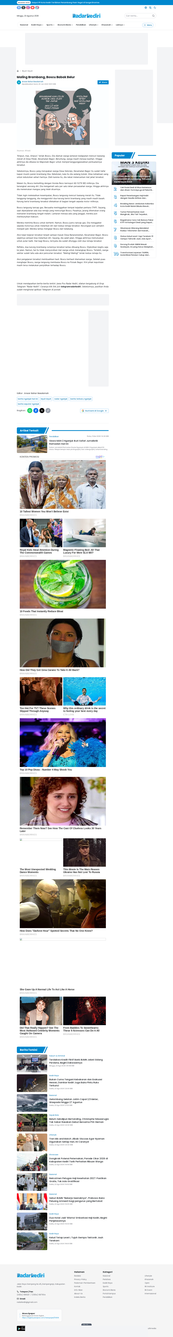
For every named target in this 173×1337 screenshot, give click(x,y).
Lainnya (119, 25)
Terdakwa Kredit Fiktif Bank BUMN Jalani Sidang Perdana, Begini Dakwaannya (76, 1061)
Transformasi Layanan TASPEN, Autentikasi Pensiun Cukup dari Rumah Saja (134, 255)
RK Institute (150, 1286)
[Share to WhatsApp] (29, 410)
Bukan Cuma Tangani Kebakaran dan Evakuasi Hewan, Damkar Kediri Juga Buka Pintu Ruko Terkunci (75, 1082)
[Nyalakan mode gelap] (155, 7)
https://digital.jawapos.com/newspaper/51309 (40, 1318)
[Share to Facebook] (35, 410)
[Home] (18, 71)
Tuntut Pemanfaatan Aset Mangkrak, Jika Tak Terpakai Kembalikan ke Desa (133, 214)
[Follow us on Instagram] (28, 7)
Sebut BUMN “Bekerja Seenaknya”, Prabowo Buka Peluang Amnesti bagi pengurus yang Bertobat (76, 1199)
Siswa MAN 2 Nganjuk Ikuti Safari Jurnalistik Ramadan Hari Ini (73, 442)
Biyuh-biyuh (27, 71)
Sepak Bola (54, 1115)
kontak (77, 1286)
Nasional (24, 25)
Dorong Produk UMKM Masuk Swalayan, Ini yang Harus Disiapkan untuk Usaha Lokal (136, 247)
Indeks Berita (79, 1297)
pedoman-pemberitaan (84, 1283)
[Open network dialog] (145, 7)
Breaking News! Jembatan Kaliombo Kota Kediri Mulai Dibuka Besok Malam (137, 206)
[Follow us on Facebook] (19, 7)
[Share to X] (41, 410)
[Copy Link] (48, 410)
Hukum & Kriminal (57, 1056)
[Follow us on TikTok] (37, 7)
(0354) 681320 (23, 1294)
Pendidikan (81, 25)
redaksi (77, 1276)
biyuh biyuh (46, 399)
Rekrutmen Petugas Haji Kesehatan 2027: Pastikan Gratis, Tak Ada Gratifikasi (77, 1180)
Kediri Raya (36, 25)
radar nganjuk (60, 399)
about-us (78, 1293)
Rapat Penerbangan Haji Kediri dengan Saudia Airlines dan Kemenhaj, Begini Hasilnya (134, 198)
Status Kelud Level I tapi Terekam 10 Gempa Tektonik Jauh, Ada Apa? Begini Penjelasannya (136, 238)
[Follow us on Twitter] (23, 7)
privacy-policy (80, 1279)
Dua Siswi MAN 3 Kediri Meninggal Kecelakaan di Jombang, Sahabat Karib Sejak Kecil (132, 179)
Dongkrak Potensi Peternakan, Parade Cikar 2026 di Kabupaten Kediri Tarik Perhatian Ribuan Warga (78, 1160)
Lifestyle (93, 25)
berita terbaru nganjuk (80, 399)
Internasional (150, 1293)
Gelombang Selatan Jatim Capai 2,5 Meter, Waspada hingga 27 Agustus (73, 1101)
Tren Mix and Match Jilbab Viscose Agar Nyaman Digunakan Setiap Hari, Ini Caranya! (76, 1140)
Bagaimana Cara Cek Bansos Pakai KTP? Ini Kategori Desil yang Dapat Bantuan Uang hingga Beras (136, 222)
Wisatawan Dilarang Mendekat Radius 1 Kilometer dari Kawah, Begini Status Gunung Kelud (134, 230)
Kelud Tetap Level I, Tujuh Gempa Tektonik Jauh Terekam (76, 1239)
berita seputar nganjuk (28, 404)
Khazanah (106, 25)
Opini (147, 1283)
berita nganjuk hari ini (28, 399)
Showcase (53, 1154)
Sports (49, 25)
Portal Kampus (109, 1293)
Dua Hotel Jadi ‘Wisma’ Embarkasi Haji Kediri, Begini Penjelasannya (78, 1219)
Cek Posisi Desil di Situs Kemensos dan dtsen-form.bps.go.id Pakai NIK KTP (136, 190)
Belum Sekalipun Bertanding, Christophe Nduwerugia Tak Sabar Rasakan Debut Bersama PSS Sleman (79, 1120)
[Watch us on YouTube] (33, 7)
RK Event (148, 1290)
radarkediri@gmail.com (27, 1302)
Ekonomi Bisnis (64, 25)
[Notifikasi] (150, 7)
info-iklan (78, 1290)
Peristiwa (107, 1279)
